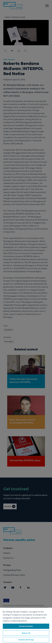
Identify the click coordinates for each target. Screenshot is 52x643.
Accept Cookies (26, 626)
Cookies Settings (26, 640)
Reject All (26, 633)
